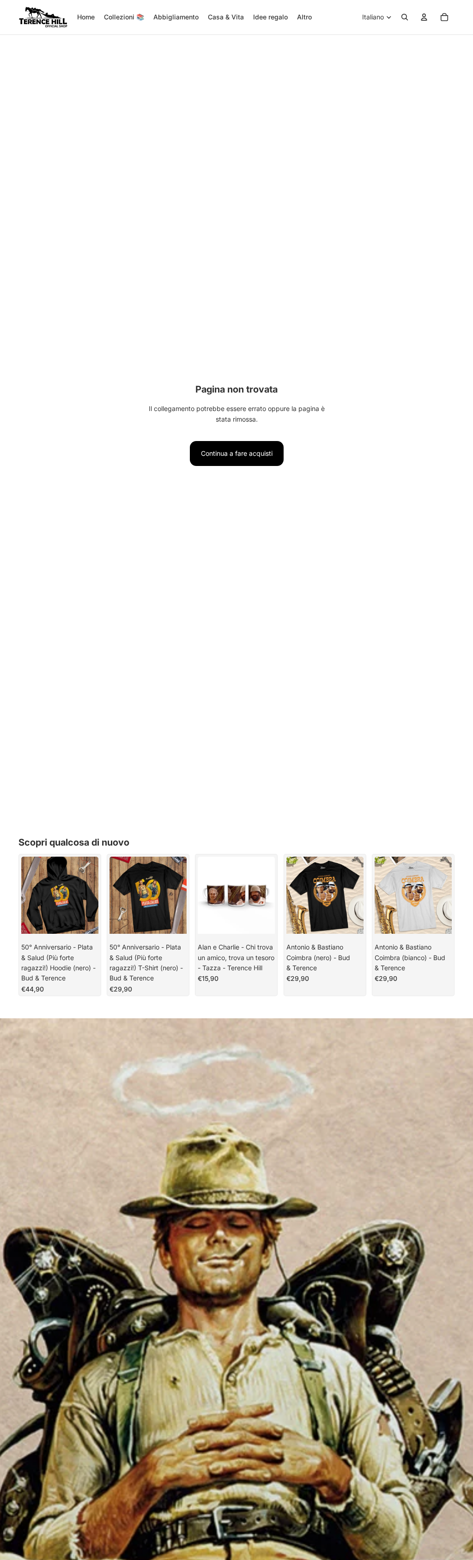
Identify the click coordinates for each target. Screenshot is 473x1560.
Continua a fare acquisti (237, 453)
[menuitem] (304, 17)
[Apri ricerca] (404, 17)
